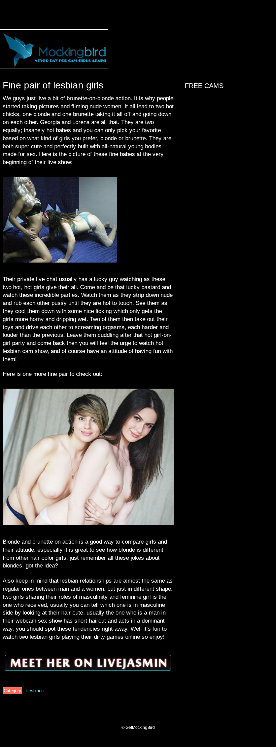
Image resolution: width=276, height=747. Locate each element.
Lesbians (35, 690)
